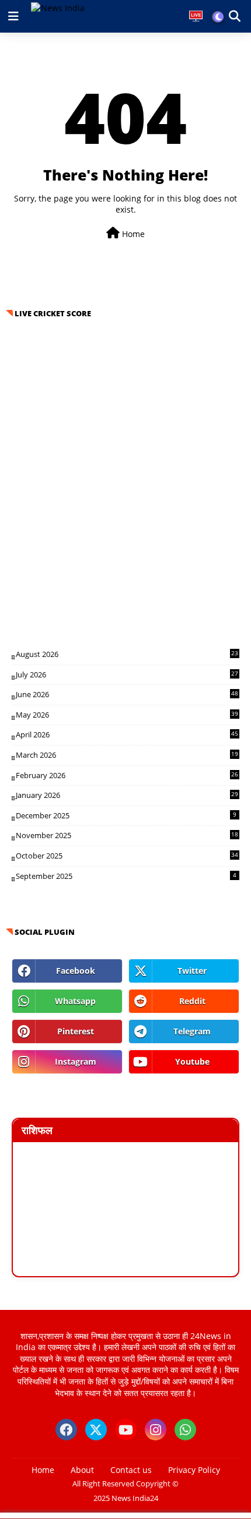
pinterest (75, 1031)
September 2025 (126, 876)
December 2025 (126, 815)
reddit (192, 1000)
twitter (192, 970)
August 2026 (127, 654)
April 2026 (127, 734)
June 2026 (127, 694)
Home (132, 233)
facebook (75, 970)
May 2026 (127, 714)
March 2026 (127, 755)
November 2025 (127, 835)
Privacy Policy (194, 1469)
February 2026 (127, 775)
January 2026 (127, 795)
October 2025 (127, 855)
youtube (192, 1061)
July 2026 (127, 674)
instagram (75, 1061)
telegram (192, 1031)
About (82, 1469)
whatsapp (75, 1000)
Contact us (131, 1469)
